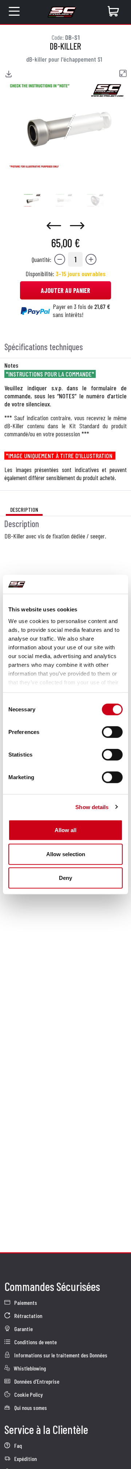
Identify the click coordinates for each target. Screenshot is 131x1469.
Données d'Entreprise (36, 1381)
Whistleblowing (29, 1368)
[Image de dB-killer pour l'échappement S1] (32, 200)
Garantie (23, 1328)
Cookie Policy (28, 1394)
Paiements (25, 1302)
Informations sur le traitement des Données (60, 1355)
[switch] (112, 732)
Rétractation (27, 1315)
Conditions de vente (35, 1341)
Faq (17, 1445)
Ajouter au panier (65, 290)
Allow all (65, 830)
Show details (91, 807)
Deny (65, 878)
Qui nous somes (30, 1407)
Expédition (25, 1458)
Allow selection (65, 854)
